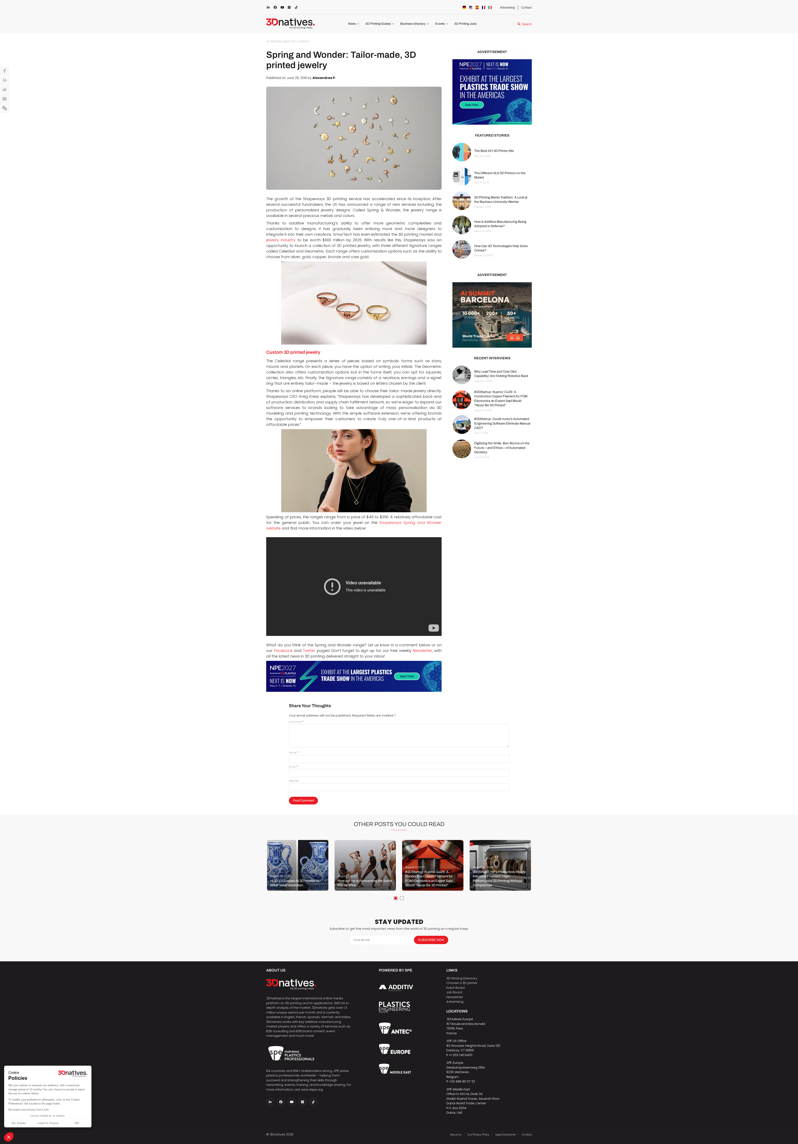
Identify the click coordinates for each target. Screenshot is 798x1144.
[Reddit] (4, 89)
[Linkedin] (4, 80)
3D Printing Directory (461, 978)
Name (293, 752)
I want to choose (48, 1123)
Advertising (507, 7)
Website (294, 781)
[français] (483, 7)
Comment (296, 722)
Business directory (413, 23)
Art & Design (300, 41)
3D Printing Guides (378, 23)
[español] (477, 7)
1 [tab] (396, 898)
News (352, 23)
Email (293, 766)
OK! (76, 1123)
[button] (9, 1137)
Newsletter (454, 997)
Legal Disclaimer (505, 1134)
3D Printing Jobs (465, 23)
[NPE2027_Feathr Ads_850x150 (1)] (354, 676)
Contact (526, 7)
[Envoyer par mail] (4, 99)
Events (440, 23)
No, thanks (19, 1123)
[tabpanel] (297, 865)
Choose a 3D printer (461, 983)
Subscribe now (431, 940)
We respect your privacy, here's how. (28, 1109)
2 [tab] (402, 898)
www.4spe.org (312, 1089)
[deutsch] (464, 7)
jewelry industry (281, 240)
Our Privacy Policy (478, 1134)
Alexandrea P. (324, 78)
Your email (361, 940)
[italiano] (490, 7)
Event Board (455, 987)
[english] (470, 7)
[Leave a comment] (4, 108)
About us (456, 1134)
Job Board (454, 992)
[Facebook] (4, 71)
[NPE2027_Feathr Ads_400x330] (492, 92)
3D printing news (278, 41)
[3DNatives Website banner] (492, 315)
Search (527, 24)
